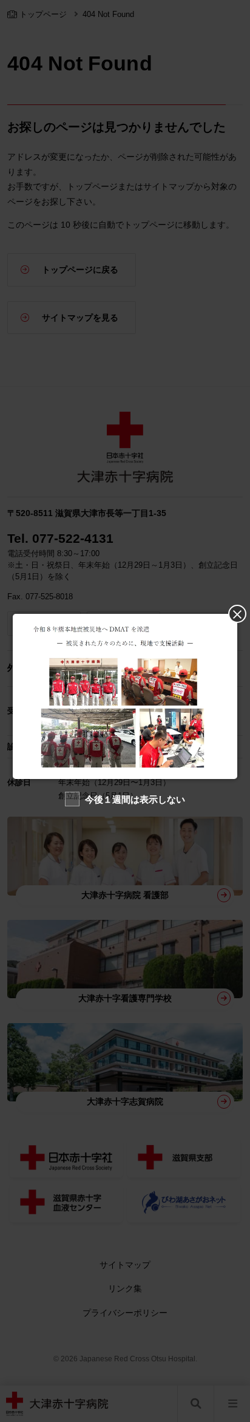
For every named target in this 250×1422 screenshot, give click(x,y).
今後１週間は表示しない (135, 799)
